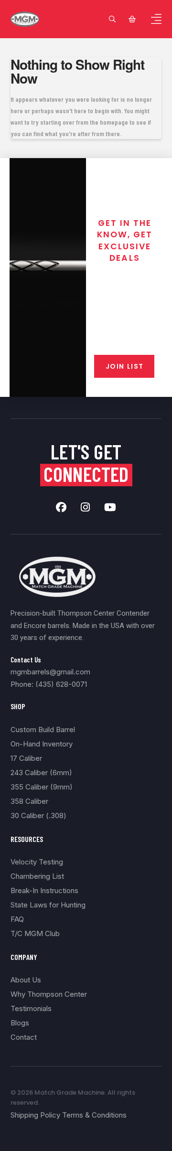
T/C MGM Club (35, 933)
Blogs (20, 1022)
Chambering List (37, 876)
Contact (24, 1037)
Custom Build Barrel (43, 729)
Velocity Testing (37, 861)
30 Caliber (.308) (38, 815)
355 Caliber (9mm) (42, 786)
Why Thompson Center (49, 994)
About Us (26, 979)
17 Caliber (26, 758)
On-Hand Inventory (42, 743)
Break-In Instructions (44, 890)
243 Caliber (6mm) (41, 772)
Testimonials (31, 1008)
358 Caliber (29, 801)
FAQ (17, 919)
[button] (112, 19)
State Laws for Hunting (48, 904)
